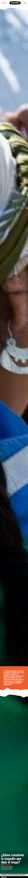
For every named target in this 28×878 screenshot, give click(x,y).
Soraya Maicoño (7, 865)
